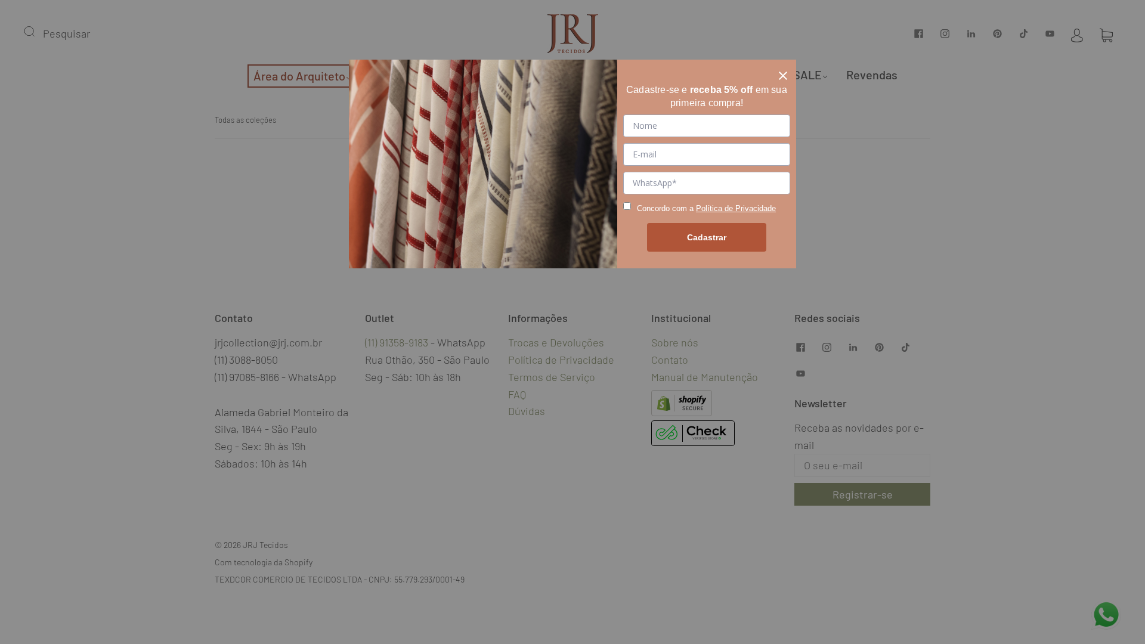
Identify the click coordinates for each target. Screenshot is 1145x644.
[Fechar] (783, 73)
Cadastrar (706, 237)
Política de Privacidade (736, 208)
